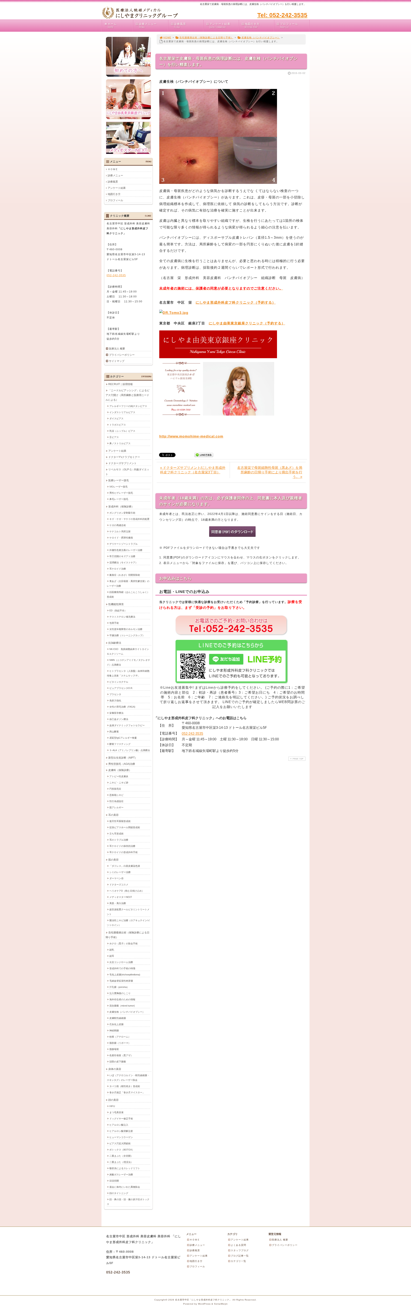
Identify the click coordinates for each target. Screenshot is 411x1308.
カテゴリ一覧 (238, 1261)
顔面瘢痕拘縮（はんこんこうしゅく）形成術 (128, 594)
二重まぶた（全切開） (121, 1156)
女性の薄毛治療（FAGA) (122, 706)
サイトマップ (116, 361)
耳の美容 (113, 814)
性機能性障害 (116, 604)
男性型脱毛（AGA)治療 (121, 763)
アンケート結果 (219, 25)
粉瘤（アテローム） (120, 1036)
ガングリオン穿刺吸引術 (122, 513)
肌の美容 (113, 859)
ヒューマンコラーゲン (121, 1137)
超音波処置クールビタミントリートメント (128, 911)
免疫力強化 (115, 700)
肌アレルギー (116, 807)
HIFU (112, 1106)
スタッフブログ (240, 1250)
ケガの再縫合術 (117, 525)
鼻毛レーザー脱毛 (118, 499)
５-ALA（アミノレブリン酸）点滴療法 (129, 750)
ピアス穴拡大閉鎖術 (120, 1143)
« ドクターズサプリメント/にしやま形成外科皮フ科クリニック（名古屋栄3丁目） (192, 470)
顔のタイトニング (118, 1193)
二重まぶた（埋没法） (121, 1162)
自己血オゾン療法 (118, 719)
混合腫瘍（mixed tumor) (122, 1005)
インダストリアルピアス (122, 412)
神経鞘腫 (114, 1030)
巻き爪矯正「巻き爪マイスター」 (127, 1092)
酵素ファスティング (120, 744)
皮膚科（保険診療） (119, 770)
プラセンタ (115, 694)
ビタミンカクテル (118, 682)
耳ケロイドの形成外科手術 (123, 852)
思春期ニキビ (116, 795)
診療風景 (180, 25)
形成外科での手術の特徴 (122, 968)
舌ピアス (114, 437)
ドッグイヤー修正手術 (121, 1118)
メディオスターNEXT (120, 897)
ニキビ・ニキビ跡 (118, 782)
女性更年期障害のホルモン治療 (125, 629)
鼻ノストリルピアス (120, 443)
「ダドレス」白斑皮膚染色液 (124, 866)
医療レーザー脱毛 (118, 480)
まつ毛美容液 (116, 1112)
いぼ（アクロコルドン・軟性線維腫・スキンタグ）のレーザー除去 (128, 1077)
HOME (167, 37)
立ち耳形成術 (116, 833)
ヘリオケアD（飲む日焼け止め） (126, 891)
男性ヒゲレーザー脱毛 (121, 493)
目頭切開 (114, 1180)
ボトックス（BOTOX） (121, 1149)
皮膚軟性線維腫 (117, 1018)
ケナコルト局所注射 (120, 531)
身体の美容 (114, 1069)
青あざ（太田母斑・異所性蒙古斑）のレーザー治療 (128, 583)
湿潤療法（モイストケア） (123, 562)
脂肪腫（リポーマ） (120, 1043)
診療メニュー (148, 25)
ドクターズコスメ (118, 884)
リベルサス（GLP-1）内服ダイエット (127, 472)
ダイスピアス (116, 418)
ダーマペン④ (116, 878)
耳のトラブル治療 (118, 839)
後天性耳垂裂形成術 (120, 821)
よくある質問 (238, 1245)
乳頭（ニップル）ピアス (122, 431)
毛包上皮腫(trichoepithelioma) (124, 974)
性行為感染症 (116, 801)
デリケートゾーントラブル (123, 544)
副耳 (111, 956)
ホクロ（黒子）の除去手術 (123, 943)
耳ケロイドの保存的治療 (122, 846)
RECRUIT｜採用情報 (120, 384)
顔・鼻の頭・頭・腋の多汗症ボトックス (128, 1201)
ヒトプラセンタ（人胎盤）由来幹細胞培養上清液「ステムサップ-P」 (128, 673)
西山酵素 (114, 731)
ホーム (112, 25)
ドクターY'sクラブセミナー (124, 457)
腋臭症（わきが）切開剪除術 (124, 575)
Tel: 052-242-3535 (282, 15)
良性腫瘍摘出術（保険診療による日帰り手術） (206, 37)
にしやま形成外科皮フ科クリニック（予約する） (236, 302)
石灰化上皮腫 (116, 1024)
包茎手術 (114, 623)
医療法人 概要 (117, 348)
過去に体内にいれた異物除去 (124, 1187)
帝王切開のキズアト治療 (122, 556)
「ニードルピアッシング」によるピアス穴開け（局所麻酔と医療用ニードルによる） (127, 395)
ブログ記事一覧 (240, 1255)
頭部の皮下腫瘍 (117, 1061)
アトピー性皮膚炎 (118, 776)
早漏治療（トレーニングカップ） (127, 635)
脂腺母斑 (114, 1049)
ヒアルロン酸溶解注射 (121, 1131)
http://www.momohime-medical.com (191, 436)
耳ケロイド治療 (117, 568)
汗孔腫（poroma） (119, 987)
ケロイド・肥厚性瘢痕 (121, 537)
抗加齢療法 (114, 642)
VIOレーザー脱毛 (118, 486)
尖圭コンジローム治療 (121, 962)
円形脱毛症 (115, 789)
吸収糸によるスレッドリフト (124, 1168)
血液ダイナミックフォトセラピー (127, 725)
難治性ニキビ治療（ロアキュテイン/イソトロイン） (128, 922)
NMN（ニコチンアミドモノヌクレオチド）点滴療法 (128, 662)
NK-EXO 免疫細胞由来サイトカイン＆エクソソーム (128, 651)
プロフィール (289, 25)
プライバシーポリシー (122, 354)
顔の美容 (113, 1099)
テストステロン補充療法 (122, 616)
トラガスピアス (117, 424)
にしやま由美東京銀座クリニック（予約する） (247, 323)
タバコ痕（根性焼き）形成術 (124, 1086)
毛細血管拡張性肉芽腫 (121, 981)
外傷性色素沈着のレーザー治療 (125, 550)
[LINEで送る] (203, 454)
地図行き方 (252, 25)
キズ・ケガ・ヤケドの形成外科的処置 (129, 519)
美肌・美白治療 (117, 903)
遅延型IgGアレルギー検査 (123, 737)
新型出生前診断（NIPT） (122, 757)
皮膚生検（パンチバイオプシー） (260, 37)
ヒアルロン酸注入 (118, 1125)
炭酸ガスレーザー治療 (121, 1174)
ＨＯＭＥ (113, 169)
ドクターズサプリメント (122, 463)
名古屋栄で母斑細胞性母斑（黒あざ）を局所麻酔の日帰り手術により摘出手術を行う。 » (269, 472)
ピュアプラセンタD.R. (121, 688)
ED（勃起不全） (118, 610)
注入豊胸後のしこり (120, 993)
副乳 (111, 949)
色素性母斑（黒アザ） (121, 1055)
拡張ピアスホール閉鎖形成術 (124, 827)
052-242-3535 (192, 733)
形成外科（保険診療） (121, 506)
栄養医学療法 (116, 713)
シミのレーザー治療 (120, 872)
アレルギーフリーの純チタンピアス (128, 406)
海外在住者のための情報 (122, 999)
